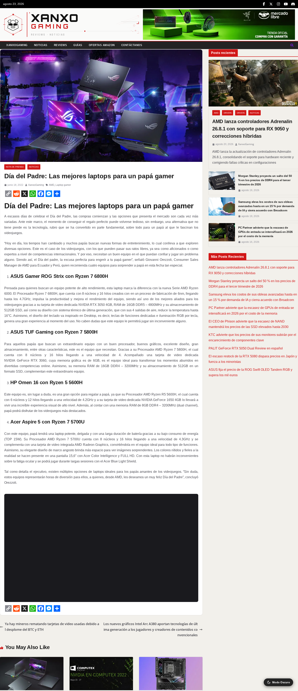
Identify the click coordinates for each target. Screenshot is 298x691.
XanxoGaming (17, 45)
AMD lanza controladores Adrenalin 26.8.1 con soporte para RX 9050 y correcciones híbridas (252, 129)
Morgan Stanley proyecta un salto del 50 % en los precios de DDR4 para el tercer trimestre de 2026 (265, 180)
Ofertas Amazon (102, 45)
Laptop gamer (63, 185)
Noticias (40, 45)
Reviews (60, 45)
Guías (77, 45)
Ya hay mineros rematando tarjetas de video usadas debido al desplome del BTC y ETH (52, 627)
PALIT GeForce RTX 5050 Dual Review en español (246, 348)
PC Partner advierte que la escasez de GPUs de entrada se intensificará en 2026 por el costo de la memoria (265, 232)
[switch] (278, 682)
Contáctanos (131, 45)
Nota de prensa (15, 167)
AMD (51, 185)
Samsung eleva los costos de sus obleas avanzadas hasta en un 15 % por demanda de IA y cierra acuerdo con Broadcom (266, 206)
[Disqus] (101, 547)
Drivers (228, 112)
